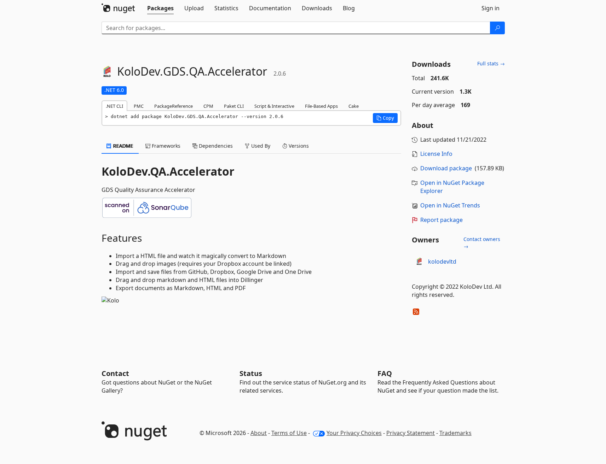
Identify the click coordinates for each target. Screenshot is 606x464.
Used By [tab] (260, 145)
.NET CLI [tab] (114, 106)
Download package (446, 168)
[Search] (497, 28)
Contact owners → (481, 242)
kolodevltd (442, 261)
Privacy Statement (410, 433)
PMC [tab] (139, 106)
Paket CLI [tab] (234, 106)
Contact (115, 373)
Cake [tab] (353, 106)
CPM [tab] (208, 106)
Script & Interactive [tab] (274, 106)
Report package (441, 220)
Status (250, 373)
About (258, 433)
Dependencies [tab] (215, 145)
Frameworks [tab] (165, 145)
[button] (385, 118)
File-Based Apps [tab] (321, 106)
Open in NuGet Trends (450, 205)
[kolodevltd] (418, 262)
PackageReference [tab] (173, 106)
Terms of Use (289, 433)
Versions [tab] (298, 145)
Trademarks (455, 433)
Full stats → (491, 63)
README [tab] (122, 145)
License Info (436, 154)
